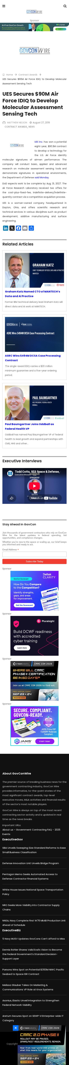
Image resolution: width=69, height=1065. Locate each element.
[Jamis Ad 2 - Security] (34, 726)
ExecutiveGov (12, 839)
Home (9, 74)
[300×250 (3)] (34, 636)
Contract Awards (27, 74)
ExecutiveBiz (11, 930)
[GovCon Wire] (34, 12)
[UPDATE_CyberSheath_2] (41, 1045)
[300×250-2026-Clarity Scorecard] (34, 591)
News (32, 126)
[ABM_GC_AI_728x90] (34, 27)
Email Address (10, 549)
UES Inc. (38, 141)
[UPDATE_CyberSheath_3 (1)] (34, 681)
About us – (9, 829)
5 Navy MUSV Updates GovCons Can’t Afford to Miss (33, 938)
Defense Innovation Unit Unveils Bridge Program (30, 863)
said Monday (42, 177)
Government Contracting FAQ (34, 829)
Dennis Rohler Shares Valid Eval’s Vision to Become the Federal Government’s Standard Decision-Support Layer (32, 954)
